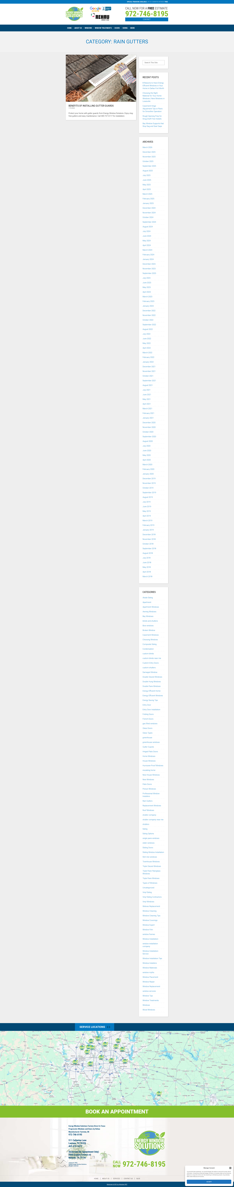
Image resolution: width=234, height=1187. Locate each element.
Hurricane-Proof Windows (153, 765)
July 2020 (146, 446)
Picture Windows (149, 789)
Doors (117, 28)
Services (116, 1178)
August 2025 (148, 171)
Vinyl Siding (147, 892)
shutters (146, 824)
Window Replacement (151, 986)
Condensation (148, 649)
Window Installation (150, 939)
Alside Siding (148, 598)
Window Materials (150, 968)
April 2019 (147, 516)
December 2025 (149, 152)
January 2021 (148, 418)
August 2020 (148, 441)
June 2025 (147, 180)
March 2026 (147, 147)
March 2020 (147, 464)
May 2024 (147, 241)
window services (149, 991)
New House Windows (151, 775)
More (132, 28)
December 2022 (149, 311)
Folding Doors (148, 714)
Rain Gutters (147, 801)
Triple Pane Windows (151, 878)
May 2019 (147, 511)
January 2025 (148, 203)
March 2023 (147, 297)
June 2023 (147, 283)
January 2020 (148, 474)
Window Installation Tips (152, 958)
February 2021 (148, 413)
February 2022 (148, 357)
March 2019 (147, 520)
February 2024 (148, 255)
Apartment (147, 602)
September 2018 (149, 548)
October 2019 (148, 488)
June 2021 (147, 394)
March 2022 (147, 352)
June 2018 (147, 562)
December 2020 (149, 422)
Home (69, 28)
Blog (138, 1178)
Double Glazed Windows (152, 677)
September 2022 (149, 325)
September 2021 (149, 380)
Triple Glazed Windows (152, 866)
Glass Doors (147, 728)
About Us (78, 28)
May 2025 (147, 185)
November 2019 (149, 483)
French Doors (148, 719)
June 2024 (147, 236)
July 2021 (146, 390)
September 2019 (149, 492)
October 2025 (148, 161)
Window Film (148, 930)
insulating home (149, 770)
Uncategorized (148, 888)
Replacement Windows (152, 806)
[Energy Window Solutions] (74, 14)
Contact (147, 19)
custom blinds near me (152, 658)
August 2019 (148, 497)
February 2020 (148, 469)
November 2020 (149, 427)
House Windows (149, 761)
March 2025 (147, 194)
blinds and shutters (150, 621)
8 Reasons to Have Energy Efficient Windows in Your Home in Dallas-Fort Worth (153, 85)
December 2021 (149, 366)
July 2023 (146, 278)
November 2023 (149, 269)
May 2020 (147, 455)
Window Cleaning (149, 911)
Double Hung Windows (152, 681)
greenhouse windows (151, 742)
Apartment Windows (151, 607)
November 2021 (149, 371)
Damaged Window (150, 672)
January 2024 (148, 259)
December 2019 (149, 478)
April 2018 (147, 572)
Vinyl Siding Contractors (152, 897)
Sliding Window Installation (153, 852)
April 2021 (147, 404)
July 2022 (146, 334)
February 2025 (148, 199)
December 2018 (149, 534)
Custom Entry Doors (151, 663)
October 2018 (148, 544)
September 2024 (149, 222)
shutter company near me (153, 819)
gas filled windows (150, 723)
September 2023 (149, 273)
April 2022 (147, 348)
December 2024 (149, 208)
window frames (149, 934)
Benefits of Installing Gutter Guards (91, 105)
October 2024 (148, 217)
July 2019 (146, 502)
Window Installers (150, 963)
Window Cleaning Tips (151, 916)
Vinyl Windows (148, 902)
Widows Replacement (151, 906)
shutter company (149, 815)
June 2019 (147, 506)
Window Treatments (103, 28)
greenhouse (147, 737)
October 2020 (148, 432)
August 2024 (148, 227)
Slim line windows (150, 857)
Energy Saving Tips (150, 700)
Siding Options (148, 833)
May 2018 (147, 567)
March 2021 (147, 408)
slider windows (148, 843)
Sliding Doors (148, 847)
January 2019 (148, 530)
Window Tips (148, 996)
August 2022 (148, 329)
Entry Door (147, 705)
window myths (148, 972)
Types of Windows (150, 883)
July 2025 (146, 175)
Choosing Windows (150, 639)
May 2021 (147, 399)
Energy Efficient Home (152, 691)
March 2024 (147, 250)
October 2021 (148, 376)
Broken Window (149, 630)
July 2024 (146, 231)
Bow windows (148, 626)
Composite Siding (150, 644)
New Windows (148, 779)
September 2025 (149, 166)
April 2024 (147, 245)
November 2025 (149, 157)
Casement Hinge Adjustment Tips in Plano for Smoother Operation (153, 108)
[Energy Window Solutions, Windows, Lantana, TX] (106, 9)
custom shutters (149, 667)
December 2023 (149, 264)
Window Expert (149, 925)
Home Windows (149, 756)
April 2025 (147, 189)
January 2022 (148, 362)
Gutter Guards (148, 747)
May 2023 (147, 287)
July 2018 (146, 558)
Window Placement (150, 977)
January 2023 (148, 306)
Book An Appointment (117, 1111)
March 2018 (147, 576)
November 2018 (149, 539)
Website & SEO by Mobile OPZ (117, 1184)
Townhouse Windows (151, 861)
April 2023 (147, 292)
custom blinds (148, 653)
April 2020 (147, 460)
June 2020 (147, 450)
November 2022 (149, 315)
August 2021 (148, 385)
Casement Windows (151, 635)
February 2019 (148, 525)
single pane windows (151, 838)
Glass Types (147, 733)
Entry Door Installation (151, 709)
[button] (230, 1168)
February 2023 (148, 301)
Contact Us (128, 1178)
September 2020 (149, 436)
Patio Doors (147, 784)
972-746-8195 (146, 13)
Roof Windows (148, 810)
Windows (88, 28)
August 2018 (148, 553)
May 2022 (147, 343)
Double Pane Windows (152, 686)
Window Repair (149, 982)
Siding (125, 28)
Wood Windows (149, 1010)
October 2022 (148, 320)
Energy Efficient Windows (153, 695)
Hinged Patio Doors (150, 751)
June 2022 (147, 338)
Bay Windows (148, 616)
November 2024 (149, 213)
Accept (209, 1182)
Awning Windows (149, 612)
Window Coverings (150, 920)
